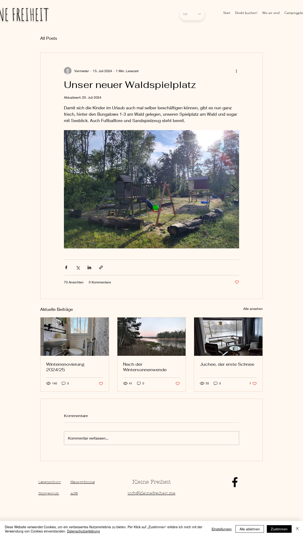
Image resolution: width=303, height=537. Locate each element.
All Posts (48, 38)
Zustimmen (279, 529)
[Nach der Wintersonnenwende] (151, 336)
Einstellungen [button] (222, 529)
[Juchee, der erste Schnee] (228, 336)
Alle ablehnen (250, 529)
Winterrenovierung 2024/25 (65, 366)
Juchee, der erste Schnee (227, 364)
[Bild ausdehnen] (151, 189)
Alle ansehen (253, 309)
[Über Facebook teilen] (66, 267)
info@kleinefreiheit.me (151, 493)
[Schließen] (297, 529)
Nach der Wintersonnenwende (145, 366)
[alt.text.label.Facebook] (234, 482)
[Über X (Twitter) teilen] (78, 267)
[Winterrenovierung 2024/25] (74, 336)
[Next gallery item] (233, 189)
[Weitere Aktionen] (236, 71)
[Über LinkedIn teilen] (89, 267)
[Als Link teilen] (101, 267)
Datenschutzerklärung (83, 531)
